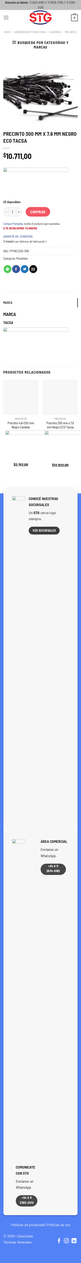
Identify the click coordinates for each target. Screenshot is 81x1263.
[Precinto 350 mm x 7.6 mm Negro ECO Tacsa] (60, 397)
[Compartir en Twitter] (25, 269)
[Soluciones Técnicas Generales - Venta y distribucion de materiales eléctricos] (41, 17)
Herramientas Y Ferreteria (30, 32)
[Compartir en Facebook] (16, 269)
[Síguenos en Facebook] (58, 1241)
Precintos (70, 32)
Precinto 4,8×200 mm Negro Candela (21, 425)
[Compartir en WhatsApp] (7, 269)
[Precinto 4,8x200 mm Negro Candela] (20, 397)
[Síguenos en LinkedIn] (73, 1241)
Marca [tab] (7, 302)
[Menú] (6, 17)
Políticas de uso (58, 1224)
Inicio (8, 32)
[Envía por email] (33, 269)
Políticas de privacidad (28, 1224)
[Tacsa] (35, 184)
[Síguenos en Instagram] (66, 1241)
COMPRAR (37, 212)
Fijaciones (55, 32)
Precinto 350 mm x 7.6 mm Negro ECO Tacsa (60, 425)
